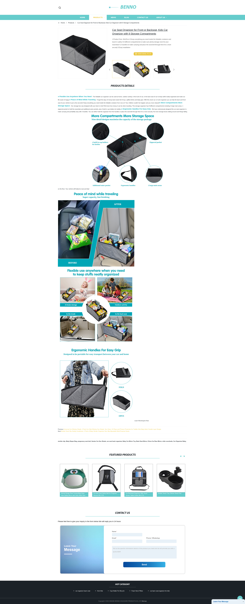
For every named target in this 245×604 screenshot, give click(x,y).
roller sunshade (167, 441)
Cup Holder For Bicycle (117, 591)
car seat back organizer (114, 441)
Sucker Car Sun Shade (98, 441)
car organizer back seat (82, 591)
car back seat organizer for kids (160, 591)
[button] (60, 7)
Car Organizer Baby (179, 441)
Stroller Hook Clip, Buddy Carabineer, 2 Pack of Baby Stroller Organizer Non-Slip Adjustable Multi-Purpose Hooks (95, 431)
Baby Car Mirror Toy (129, 441)
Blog (126, 17)
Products (98, 17)
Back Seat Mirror (141, 441)
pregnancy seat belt (84, 441)
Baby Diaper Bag (71, 441)
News (113, 17)
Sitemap (144, 601)
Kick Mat (100, 591)
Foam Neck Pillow (137, 591)
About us (160, 17)
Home (82, 17)
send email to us (144, 54)
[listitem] (122, 69)
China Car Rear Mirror (155, 441)
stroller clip (61, 441)
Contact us (142, 17)
